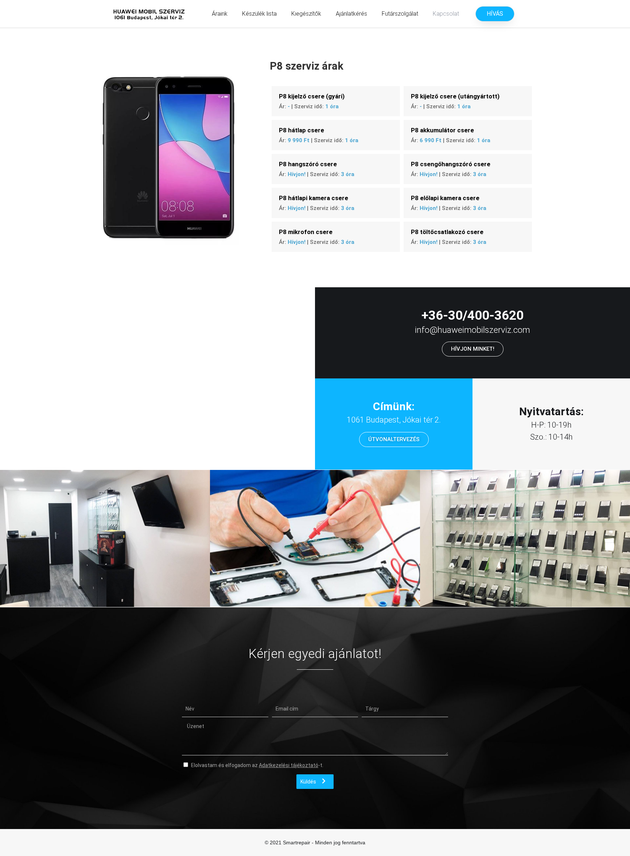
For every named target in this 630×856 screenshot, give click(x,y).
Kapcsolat (446, 13)
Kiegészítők (306, 13)
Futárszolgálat (400, 13)
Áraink (220, 13)
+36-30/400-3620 (472, 315)
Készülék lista (259, 13)
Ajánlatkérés (351, 13)
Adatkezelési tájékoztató (288, 765)
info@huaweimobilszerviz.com (472, 330)
